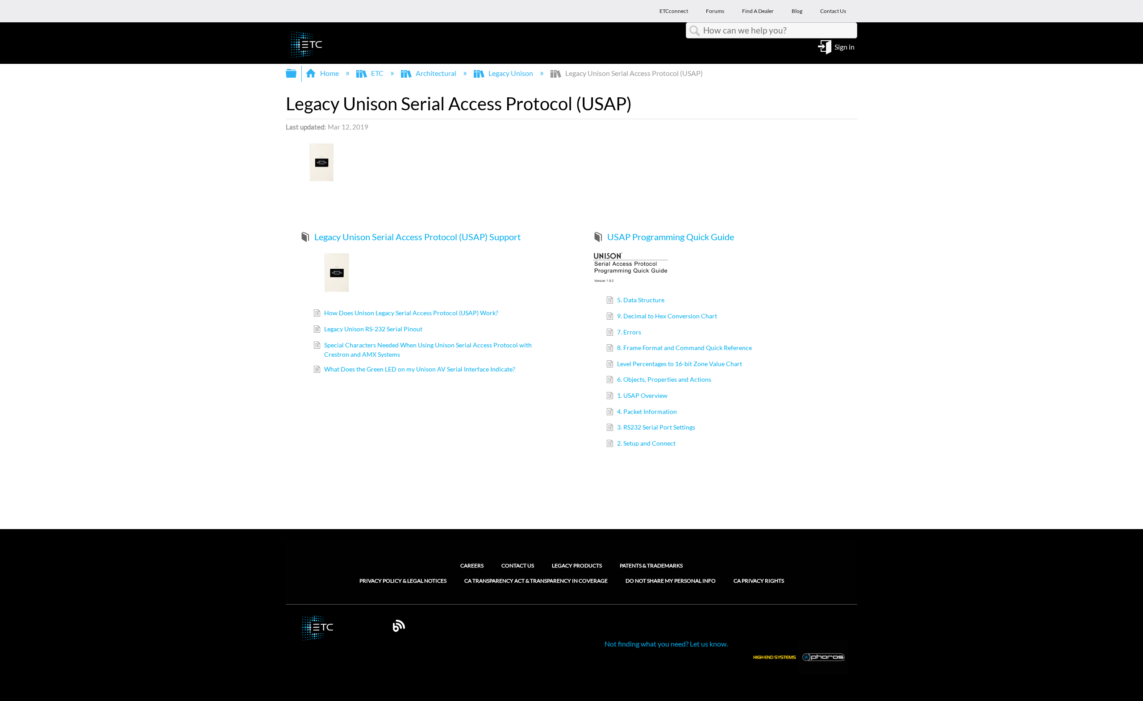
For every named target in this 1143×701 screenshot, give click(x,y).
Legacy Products (577, 565)
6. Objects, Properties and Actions (664, 379)
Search (695, 30)
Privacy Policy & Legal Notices (402, 581)
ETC (377, 73)
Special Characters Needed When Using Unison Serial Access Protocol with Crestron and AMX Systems (428, 350)
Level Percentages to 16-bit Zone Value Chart (679, 363)
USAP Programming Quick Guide (670, 236)
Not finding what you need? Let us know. (666, 643)
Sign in (844, 46)
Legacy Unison (510, 73)
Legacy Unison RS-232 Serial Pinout (373, 329)
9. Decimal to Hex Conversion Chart (667, 316)
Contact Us (517, 565)
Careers (472, 565)
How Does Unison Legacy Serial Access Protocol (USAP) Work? (411, 313)
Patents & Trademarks (651, 565)
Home (329, 73)
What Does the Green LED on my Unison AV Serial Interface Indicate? (419, 369)
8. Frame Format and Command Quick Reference (684, 347)
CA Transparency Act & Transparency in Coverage (536, 581)
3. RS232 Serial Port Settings (656, 427)
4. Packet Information (647, 411)
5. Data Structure (640, 300)
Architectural (436, 73)
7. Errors (629, 332)
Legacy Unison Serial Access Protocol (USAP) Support (417, 236)
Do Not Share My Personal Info (671, 581)
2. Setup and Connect (646, 443)
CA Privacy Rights (759, 581)
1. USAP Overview (642, 395)
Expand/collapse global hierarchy (296, 73)
